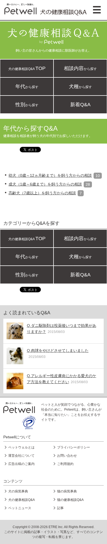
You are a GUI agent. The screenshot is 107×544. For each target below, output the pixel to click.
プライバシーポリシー (73, 447)
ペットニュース (19, 508)
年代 (26, 86)
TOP (27, 68)
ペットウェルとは (21, 447)
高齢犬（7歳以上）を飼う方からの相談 (42, 193)
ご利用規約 (65, 464)
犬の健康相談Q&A (21, 500)
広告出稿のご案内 (21, 464)
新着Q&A (80, 104)
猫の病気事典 (67, 491)
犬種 (80, 86)
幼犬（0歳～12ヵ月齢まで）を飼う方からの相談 (50, 175)
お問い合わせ (67, 456)
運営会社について (21, 456)
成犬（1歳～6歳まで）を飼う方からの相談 (45, 184)
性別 (26, 104)
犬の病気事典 (18, 491)
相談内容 (80, 68)
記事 (60, 508)
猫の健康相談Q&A (70, 500)
